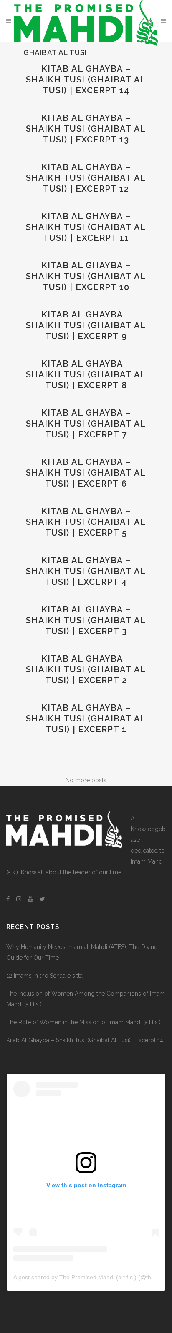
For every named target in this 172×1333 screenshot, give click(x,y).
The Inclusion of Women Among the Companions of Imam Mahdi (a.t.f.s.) (85, 999)
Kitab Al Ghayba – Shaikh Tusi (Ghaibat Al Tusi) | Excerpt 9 (86, 325)
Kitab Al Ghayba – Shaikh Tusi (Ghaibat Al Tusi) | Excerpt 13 (86, 129)
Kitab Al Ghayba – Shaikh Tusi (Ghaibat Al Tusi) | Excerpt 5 (86, 522)
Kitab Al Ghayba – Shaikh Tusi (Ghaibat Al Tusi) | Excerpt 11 (86, 227)
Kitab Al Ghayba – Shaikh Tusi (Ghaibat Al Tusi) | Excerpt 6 (86, 473)
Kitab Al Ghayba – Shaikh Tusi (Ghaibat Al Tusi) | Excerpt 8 (86, 374)
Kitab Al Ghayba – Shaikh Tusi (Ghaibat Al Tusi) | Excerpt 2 (86, 669)
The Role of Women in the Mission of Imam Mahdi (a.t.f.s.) (83, 1022)
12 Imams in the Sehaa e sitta (44, 975)
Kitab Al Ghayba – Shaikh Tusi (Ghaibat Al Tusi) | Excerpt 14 (86, 79)
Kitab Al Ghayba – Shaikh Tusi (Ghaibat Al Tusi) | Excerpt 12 (86, 178)
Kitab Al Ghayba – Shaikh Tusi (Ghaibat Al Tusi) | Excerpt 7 (86, 423)
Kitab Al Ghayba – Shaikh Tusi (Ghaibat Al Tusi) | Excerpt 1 (86, 718)
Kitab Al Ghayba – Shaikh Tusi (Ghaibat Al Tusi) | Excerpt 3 (86, 620)
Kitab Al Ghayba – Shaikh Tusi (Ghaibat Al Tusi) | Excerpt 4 (86, 571)
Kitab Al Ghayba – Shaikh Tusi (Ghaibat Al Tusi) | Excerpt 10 (86, 276)
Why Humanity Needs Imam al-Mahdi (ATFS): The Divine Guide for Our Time (81, 952)
